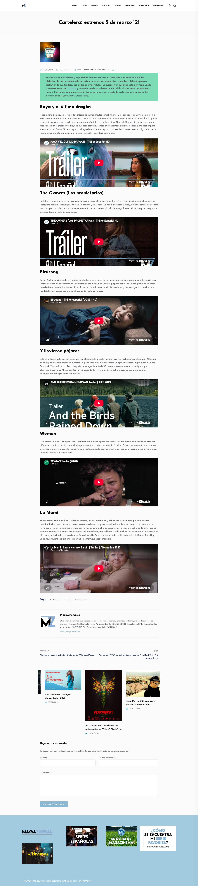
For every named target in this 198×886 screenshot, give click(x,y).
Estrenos (85, 70)
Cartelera (54, 600)
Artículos (129, 5)
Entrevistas (158, 5)
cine (65, 600)
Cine (83, 5)
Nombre (44, 758)
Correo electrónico (108, 758)
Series (94, 5)
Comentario (46, 773)
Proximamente (103, 70)
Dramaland (143, 5)
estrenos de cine (80, 600)
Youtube (72, 88)
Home (74, 5)
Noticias (106, 5)
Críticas (117, 5)
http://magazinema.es (70, 632)
